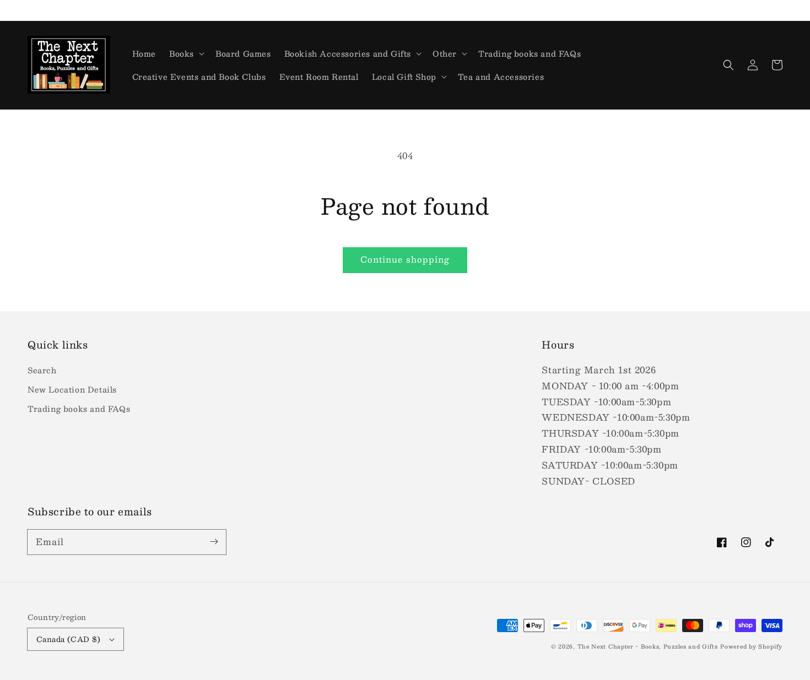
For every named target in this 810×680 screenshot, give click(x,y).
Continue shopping (405, 259)
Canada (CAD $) (68, 639)
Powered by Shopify (751, 646)
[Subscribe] (214, 542)
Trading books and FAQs (79, 408)
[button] (728, 65)
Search (42, 370)
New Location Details (72, 389)
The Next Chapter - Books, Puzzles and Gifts (647, 646)
